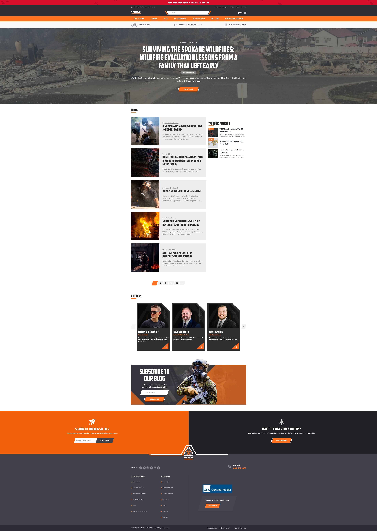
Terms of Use (212, 528)
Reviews (165, 511)
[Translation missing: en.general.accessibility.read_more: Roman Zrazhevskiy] (165, 346)
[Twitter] (144, 467)
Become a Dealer (168, 487)
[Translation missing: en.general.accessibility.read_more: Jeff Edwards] (235, 346)
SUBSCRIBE (154, 399)
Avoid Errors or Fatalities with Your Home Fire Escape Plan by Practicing (181, 222)
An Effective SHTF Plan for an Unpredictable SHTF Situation (177, 254)
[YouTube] (151, 467)
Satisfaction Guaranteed (237, 25)
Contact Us (136, 482)
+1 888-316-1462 (150, 7)
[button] (241, 13)
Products (165, 499)
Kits (166, 19)
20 (177, 283)
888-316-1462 (239, 468)
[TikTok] (158, 467)
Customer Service (234, 19)
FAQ (134, 505)
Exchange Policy (138, 499)
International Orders (139, 493)
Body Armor (199, 19)
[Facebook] (140, 467)
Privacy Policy (225, 528)
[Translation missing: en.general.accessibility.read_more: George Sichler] (200, 346)
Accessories (180, 19)
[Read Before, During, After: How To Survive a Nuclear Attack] (213, 153)
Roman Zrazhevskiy (171, 123)
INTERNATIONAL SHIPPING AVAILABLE (190, 25)
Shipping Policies (138, 487)
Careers (165, 517)
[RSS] (155, 467)
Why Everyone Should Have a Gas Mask (181, 191)
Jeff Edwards (189, 72)
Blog (164, 505)
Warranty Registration (140, 511)
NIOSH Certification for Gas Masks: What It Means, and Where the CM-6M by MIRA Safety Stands (182, 160)
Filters (154, 19)
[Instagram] (147, 467)
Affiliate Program (168, 493)
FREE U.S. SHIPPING (144, 25)
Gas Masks (139, 19)
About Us (165, 482)
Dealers (215, 19)
